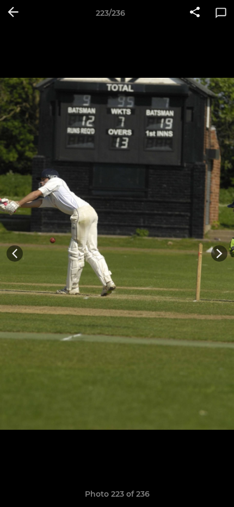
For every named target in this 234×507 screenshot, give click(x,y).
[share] (194, 13)
